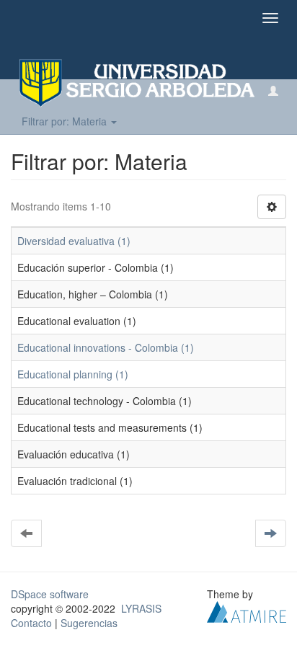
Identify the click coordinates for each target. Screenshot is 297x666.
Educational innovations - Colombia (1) (105, 347)
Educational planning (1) (72, 374)
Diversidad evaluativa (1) (73, 241)
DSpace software (50, 594)
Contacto (31, 623)
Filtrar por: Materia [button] (66, 121)
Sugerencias (89, 623)
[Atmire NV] (246, 610)
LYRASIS (141, 608)
